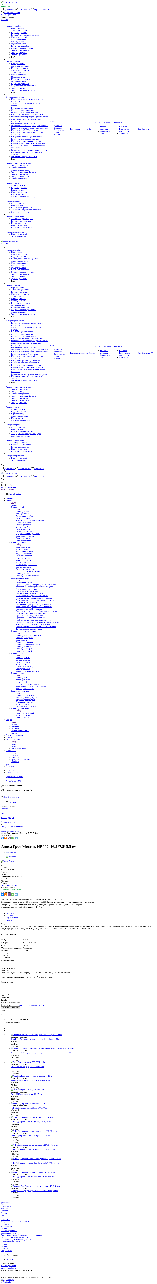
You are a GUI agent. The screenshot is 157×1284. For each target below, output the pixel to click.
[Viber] (9, 838)
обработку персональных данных (30, 1005)
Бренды (4, 1253)
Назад (13, 503)
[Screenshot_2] (12, 853)
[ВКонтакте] (2, 838)
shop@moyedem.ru (11, 797)
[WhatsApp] (12, 838)
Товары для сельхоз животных (28, 635)
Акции (4, 1213)
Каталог (14, 505)
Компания (5, 1202)
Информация (6, 1224)
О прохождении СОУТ (10, 1242)
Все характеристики (9, 885)
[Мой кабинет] (2, 466)
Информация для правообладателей (16, 1239)
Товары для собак (23, 511)
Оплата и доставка (18, 744)
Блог (3, 1217)
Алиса (11, 861)
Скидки (14, 724)
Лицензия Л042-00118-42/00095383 (15, 1222)
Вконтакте (13, 802)
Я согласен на (24, 1005)
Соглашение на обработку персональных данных (21, 1235)
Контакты (5, 1208)
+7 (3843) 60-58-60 (8, 15)
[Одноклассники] (5, 838)
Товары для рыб (22, 678)
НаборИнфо (6, 1282)
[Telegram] (16, 838)
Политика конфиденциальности (14, 1237)
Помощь (4, 1228)
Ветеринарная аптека (24, 582)
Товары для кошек (23, 547)
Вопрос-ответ (6, 1251)
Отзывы (4, 1248)
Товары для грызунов (25, 695)
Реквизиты (5, 1220)
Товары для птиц (23, 658)
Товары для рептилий (25, 713)
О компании (16, 755)
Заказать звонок (7, 489)
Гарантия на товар (8, 1233)
